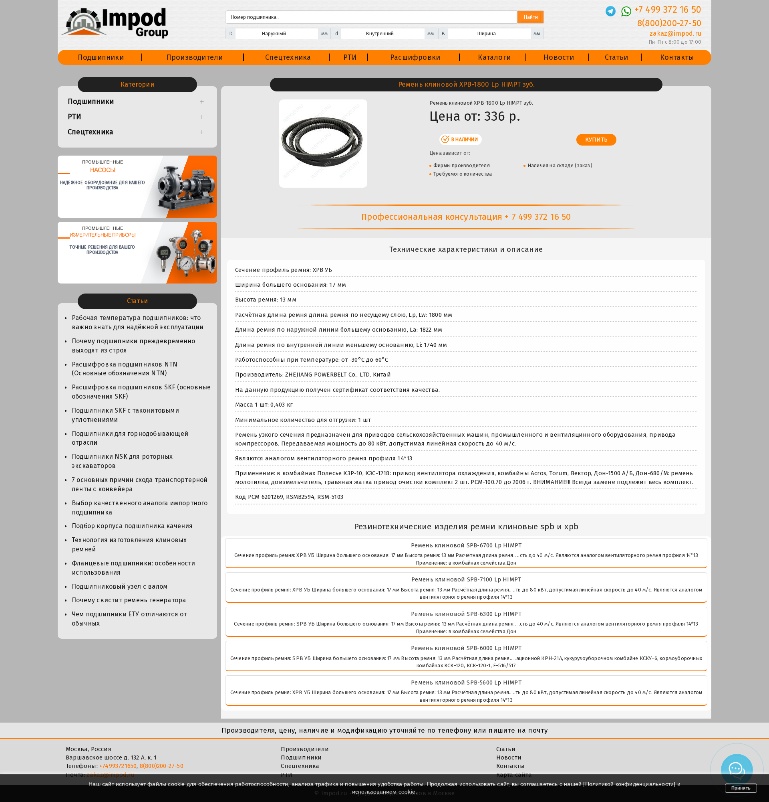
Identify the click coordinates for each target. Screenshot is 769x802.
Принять (741, 788)
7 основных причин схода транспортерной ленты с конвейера (140, 484)
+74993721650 (118, 766)
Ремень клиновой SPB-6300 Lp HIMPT (466, 614)
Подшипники (101, 57)
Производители (194, 57)
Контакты (677, 57)
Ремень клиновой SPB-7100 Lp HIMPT (466, 579)
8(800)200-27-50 (669, 23)
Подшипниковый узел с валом (119, 586)
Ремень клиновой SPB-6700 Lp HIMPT (466, 545)
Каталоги (494, 57)
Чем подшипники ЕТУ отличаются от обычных (129, 618)
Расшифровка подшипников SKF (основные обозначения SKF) (141, 391)
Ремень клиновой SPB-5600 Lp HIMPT (466, 682)
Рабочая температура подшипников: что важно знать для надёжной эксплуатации (137, 322)
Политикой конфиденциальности (629, 784)
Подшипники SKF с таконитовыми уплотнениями (125, 415)
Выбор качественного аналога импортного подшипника (140, 507)
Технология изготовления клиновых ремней (129, 544)
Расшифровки (415, 57)
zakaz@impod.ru (675, 33)
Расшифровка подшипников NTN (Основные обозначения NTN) (124, 368)
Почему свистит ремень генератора (129, 600)
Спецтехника (288, 57)
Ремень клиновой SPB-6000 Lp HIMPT (466, 648)
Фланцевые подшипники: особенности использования (133, 567)
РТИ (350, 57)
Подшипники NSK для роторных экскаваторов (122, 461)
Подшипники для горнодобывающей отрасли (130, 438)
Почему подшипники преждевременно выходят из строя (133, 345)
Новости (559, 57)
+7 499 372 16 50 (667, 9)
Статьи (616, 57)
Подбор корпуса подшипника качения (132, 526)
